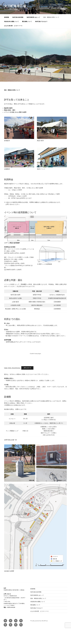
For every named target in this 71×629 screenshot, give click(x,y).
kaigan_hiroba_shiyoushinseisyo (12, 367)
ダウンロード (27, 367)
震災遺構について (27, 21)
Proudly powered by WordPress (39, 620)
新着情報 (6, 17)
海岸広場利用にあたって (33, 17)
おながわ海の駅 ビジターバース (13, 25)
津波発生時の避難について (11, 21)
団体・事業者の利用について (51, 17)
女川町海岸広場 (15, 6)
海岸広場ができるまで (41, 21)
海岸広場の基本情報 (17, 17)
